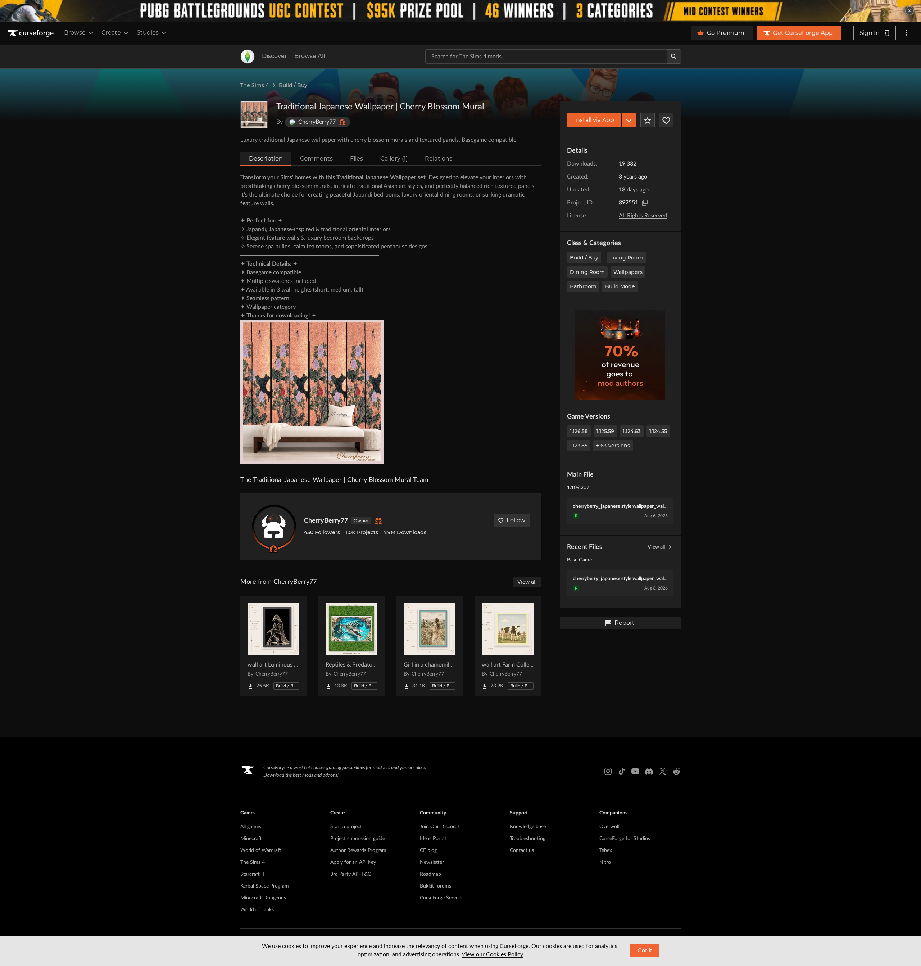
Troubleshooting (527, 838)
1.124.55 (658, 431)
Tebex (605, 850)
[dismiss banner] (909, 10)
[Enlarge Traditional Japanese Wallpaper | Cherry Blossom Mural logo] (254, 114)
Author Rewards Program (358, 850)
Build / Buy (293, 85)
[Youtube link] (635, 771)
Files (356, 158)
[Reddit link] (676, 771)
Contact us (522, 850)
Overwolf (609, 826)
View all (656, 547)
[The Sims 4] (247, 56)
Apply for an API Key (353, 862)
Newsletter (432, 862)
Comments (316, 158)
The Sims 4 (254, 85)
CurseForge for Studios (624, 838)
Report (624, 622)
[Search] (674, 56)
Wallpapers (628, 272)
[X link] (662, 771)
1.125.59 (605, 431)
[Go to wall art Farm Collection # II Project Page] (508, 646)
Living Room (626, 257)
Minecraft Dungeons (263, 897)
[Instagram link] (608, 771)
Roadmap (430, 874)
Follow (516, 520)
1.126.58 (579, 431)
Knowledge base (528, 826)
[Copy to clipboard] (644, 202)
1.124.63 (632, 431)
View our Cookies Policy (492, 954)
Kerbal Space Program (264, 886)
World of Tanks (257, 909)
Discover (274, 56)
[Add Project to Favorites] (647, 120)
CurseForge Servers (441, 897)
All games (250, 826)
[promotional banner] (460, 11)
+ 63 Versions (613, 445)
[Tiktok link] (621, 771)
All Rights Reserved (643, 215)
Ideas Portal (433, 838)
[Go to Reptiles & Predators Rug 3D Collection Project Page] (351, 646)
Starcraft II (252, 874)
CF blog (428, 850)
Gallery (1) (394, 158)
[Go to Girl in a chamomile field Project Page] (429, 646)
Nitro (605, 862)
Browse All (309, 56)
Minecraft (251, 838)
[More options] (906, 33)
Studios (148, 32)
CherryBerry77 (326, 521)
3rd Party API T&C (350, 874)
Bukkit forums (435, 886)
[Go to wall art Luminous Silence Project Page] (273, 646)
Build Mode (620, 286)
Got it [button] (645, 950)
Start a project (346, 826)
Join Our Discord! (439, 826)
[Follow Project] (666, 120)
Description (266, 158)
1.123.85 (578, 445)
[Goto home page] (31, 33)
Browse (75, 32)
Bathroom (583, 286)
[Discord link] (649, 771)
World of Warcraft (260, 850)
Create (111, 32)
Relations (438, 158)
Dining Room (587, 272)
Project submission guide (357, 838)
